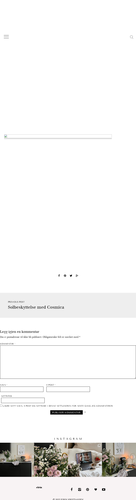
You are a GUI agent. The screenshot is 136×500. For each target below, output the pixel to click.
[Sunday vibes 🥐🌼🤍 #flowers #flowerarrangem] (119, 460)
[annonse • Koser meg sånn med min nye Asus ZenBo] (85, 460)
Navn (3, 385)
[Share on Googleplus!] (77, 276)
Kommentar (7, 344)
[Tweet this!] (71, 276)
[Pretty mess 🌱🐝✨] (17, 460)
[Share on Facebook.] (59, 276)
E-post (50, 385)
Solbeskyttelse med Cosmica (36, 307)
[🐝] (51, 460)
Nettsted (6, 396)
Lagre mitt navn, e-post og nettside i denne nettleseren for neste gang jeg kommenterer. (58, 406)
